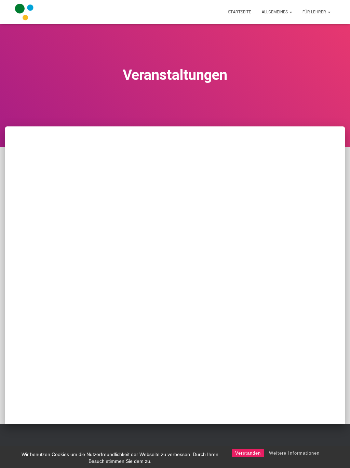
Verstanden (248, 453)
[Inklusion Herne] (24, 12)
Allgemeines (275, 12)
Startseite (239, 12)
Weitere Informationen (294, 453)
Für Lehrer (314, 12)
